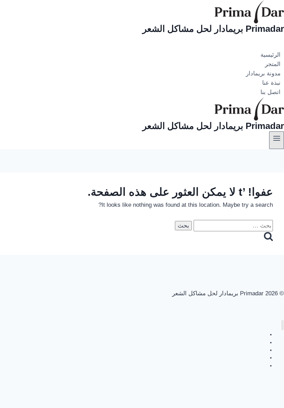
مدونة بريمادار (263, 73)
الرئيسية (270, 55)
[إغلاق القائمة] (282, 325)
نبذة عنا (271, 83)
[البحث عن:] (232, 225)
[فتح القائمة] (276, 140)
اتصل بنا (270, 92)
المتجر (273, 64)
